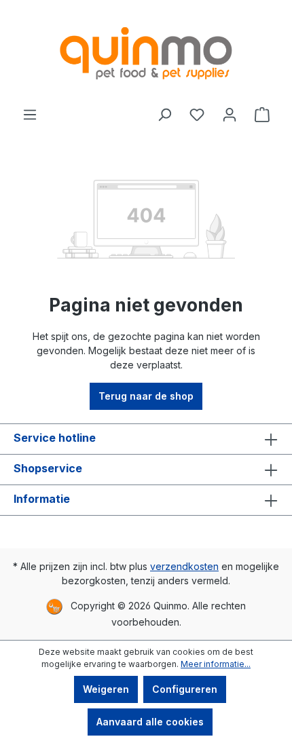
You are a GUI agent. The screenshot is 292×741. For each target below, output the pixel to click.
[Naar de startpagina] (146, 53)
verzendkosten (184, 566)
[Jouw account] (229, 114)
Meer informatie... (216, 664)
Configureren (184, 689)
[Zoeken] (164, 114)
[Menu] (30, 114)
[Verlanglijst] (197, 114)
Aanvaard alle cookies (150, 721)
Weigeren (106, 689)
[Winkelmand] (262, 114)
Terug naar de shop (146, 396)
